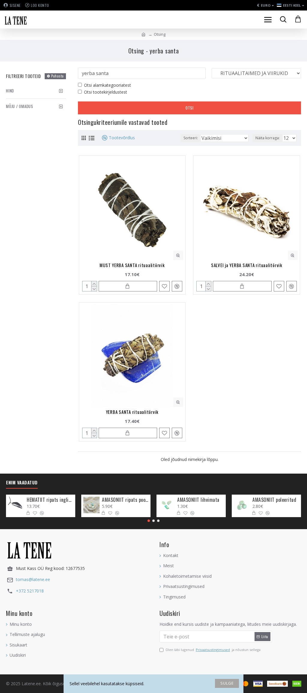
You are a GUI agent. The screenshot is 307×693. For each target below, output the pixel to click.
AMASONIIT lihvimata (198, 500)
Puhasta (57, 76)
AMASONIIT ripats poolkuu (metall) (125, 500)
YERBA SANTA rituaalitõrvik (132, 411)
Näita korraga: (267, 137)
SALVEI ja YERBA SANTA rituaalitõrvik (246, 265)
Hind (10, 91)
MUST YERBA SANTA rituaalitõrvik (132, 265)
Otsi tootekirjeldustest (105, 92)
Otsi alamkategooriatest (107, 85)
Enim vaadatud (22, 483)
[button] (149, 521)
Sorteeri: (190, 137)
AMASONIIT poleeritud (274, 500)
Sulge (227, 683)
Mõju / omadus (19, 106)
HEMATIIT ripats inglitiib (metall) (50, 500)
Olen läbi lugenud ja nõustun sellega (213, 649)
